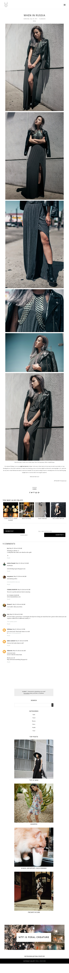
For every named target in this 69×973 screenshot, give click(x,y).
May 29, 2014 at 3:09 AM (15, 548)
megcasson (10, 576)
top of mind (33, 780)
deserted (33, 824)
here (33, 462)
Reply (8, 558)
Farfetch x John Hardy (10, 519)
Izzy (8, 614)
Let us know (27, 693)
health (33, 727)
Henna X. (9, 604)
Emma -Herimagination (14, 633)
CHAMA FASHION (12, 589)
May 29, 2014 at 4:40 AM (20, 576)
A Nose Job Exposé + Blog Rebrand (34, 868)
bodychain (42, 462)
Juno (32, 468)
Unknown (9, 650)
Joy (8, 548)
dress (20, 462)
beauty (34, 721)
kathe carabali (11, 641)
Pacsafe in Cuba (34, 912)
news (33, 724)
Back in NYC (26, 518)
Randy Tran (63, 480)
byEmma (9, 629)
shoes (53, 462)
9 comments (42, 18)
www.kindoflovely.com (13, 582)
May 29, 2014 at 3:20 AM (22, 563)
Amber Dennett (11, 563)
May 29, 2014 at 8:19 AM (16, 614)
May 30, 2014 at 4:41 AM (19, 650)
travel (33, 718)
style (34, 21)
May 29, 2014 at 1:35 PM (18, 629)
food (34, 730)
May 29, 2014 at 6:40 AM (19, 604)
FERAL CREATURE (40, 961)
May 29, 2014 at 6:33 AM (24, 589)
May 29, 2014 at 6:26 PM (21, 641)
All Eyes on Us (58, 518)
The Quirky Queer (12, 621)
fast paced (42, 518)
